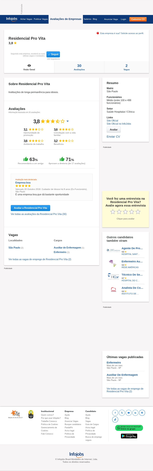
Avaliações (79, 67)
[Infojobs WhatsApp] (129, 428)
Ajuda (67, 415)
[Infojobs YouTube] (129, 413)
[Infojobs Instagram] (142, 413)
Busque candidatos (73, 424)
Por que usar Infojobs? (51, 418)
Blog (95, 19)
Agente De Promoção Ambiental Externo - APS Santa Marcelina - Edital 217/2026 (133, 248)
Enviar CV (113, 136)
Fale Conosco (47, 434)
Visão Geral (29, 69)
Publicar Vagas (41, 19)
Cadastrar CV (138, 19)
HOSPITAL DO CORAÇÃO (131, 280)
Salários (87, 19)
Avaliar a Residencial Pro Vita (30, 208)
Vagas (127, 67)
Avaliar (114, 129)
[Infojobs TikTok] (115, 419)
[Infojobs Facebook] (115, 413)
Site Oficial (112, 120)
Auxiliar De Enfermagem (122, 374)
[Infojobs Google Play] (129, 436)
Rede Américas (130, 267)
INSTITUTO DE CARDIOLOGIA (131, 293)
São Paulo (14, 247)
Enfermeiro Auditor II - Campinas (133, 261)
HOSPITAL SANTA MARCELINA (131, 254)
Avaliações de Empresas (65, 19)
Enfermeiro (60, 252)
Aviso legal (69, 431)
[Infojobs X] (122, 413)
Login (123, 19)
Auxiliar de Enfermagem (67, 247)
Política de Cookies (49, 424)
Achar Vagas (26, 19)
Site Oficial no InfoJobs (119, 124)
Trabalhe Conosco (49, 421)
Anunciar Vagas (71, 421)
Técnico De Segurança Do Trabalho (133, 274)
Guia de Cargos (92, 424)
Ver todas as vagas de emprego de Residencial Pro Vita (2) (40, 259)
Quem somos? (47, 415)
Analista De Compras (133, 287)
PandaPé (69, 427)
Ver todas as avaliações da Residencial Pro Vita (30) (38, 214)
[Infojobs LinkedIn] (135, 413)
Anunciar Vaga (111, 19)
